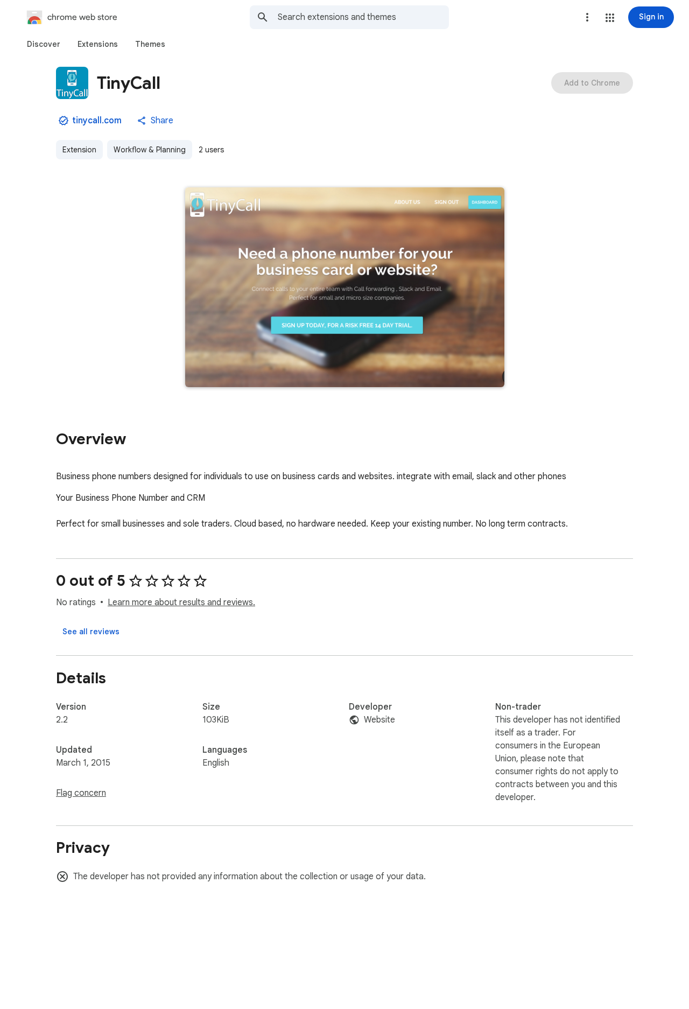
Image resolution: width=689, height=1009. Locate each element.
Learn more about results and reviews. (181, 602)
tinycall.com (97, 120)
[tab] (43, 44)
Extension (79, 150)
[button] (610, 18)
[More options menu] (587, 17)
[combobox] (363, 17)
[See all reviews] (91, 631)
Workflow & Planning (150, 150)
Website (379, 719)
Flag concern (81, 793)
